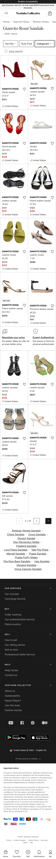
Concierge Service (15, 599)
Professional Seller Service (20, 654)
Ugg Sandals (41, 561)
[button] (50, 13)
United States (33, 840)
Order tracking (13, 614)
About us (10, 691)
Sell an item (11, 649)
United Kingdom (19, 840)
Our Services (13, 588)
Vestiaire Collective (18, 685)
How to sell (11, 640)
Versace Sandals (26, 565)
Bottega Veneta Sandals (26, 531)
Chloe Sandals (15, 534)
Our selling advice (15, 645)
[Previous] (20, 521)
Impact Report (13, 700)
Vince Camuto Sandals (28, 569)
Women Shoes (41, 21)
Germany (44, 840)
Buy (7, 609)
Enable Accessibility (28, 1)
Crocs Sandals (37, 534)
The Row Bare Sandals (16, 561)
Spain (25, 842)
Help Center (11, 670)
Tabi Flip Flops (39, 550)
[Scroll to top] (48, 521)
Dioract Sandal (26, 538)
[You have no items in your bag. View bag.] (50, 13)
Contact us (11, 675)
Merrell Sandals (15, 554)
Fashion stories (13, 710)
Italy (31, 842)
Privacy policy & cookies (27, 758)
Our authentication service (20, 619)
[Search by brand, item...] (6, 13)
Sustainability (12, 695)
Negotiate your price (13, 337)
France (8, 840)
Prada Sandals (37, 554)
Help (7, 664)
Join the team (12, 705)
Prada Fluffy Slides (26, 557)
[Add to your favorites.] (24, 89)
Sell (7, 634)
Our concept (12, 594)
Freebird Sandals (26, 546)
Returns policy (13, 624)
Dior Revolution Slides (26, 542)
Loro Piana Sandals (15, 550)
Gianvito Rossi (21, 21)
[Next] (36, 521)
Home (6, 21)
